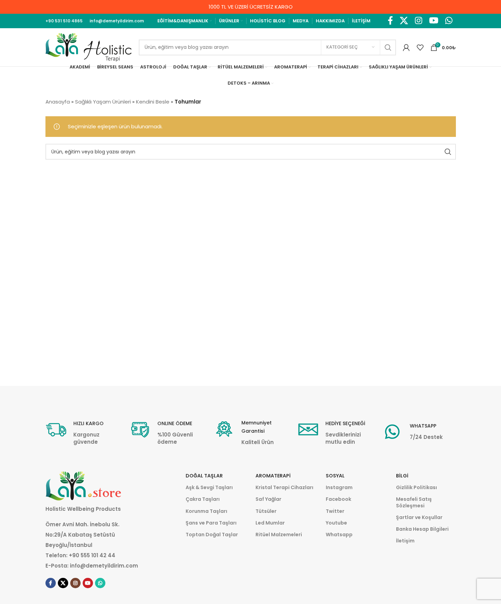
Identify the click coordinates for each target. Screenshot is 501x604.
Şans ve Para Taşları (211, 522)
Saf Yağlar (268, 499)
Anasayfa (57, 101)
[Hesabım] (406, 47)
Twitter (335, 511)
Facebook (338, 499)
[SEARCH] (388, 47)
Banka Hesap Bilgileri (422, 529)
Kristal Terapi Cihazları (284, 487)
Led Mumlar (270, 522)
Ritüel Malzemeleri (278, 534)
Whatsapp (339, 534)
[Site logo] (88, 47)
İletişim (405, 540)
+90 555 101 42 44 (92, 555)
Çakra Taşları (203, 499)
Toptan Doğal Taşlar (212, 534)
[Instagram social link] (418, 21)
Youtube (336, 522)
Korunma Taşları (206, 511)
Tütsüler (265, 511)
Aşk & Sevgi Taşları (209, 487)
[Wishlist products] (420, 47)
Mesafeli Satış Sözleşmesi (414, 502)
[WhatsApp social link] (449, 21)
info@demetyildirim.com (104, 565)
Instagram (339, 487)
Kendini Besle (152, 101)
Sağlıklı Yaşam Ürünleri (103, 101)
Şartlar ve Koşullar (419, 517)
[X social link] (403, 21)
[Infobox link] (82, 432)
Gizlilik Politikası (416, 487)
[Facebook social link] (390, 21)
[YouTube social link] (434, 21)
